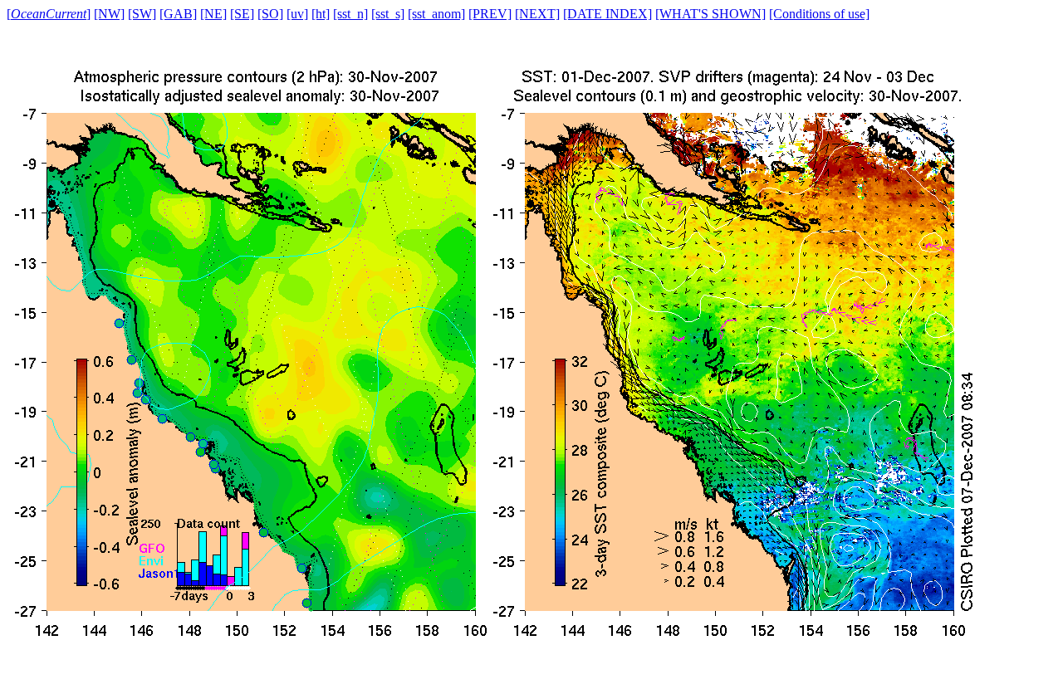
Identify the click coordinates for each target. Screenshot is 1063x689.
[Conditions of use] (819, 14)
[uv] (297, 14)
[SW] (142, 14)
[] (49, 14)
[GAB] (178, 14)
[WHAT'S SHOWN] (710, 14)
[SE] (242, 14)
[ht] (320, 14)
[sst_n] (350, 14)
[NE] (213, 14)
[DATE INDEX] (607, 14)
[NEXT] (537, 14)
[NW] (109, 14)
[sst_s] (387, 14)
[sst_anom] (436, 14)
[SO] (270, 14)
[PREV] (490, 14)
